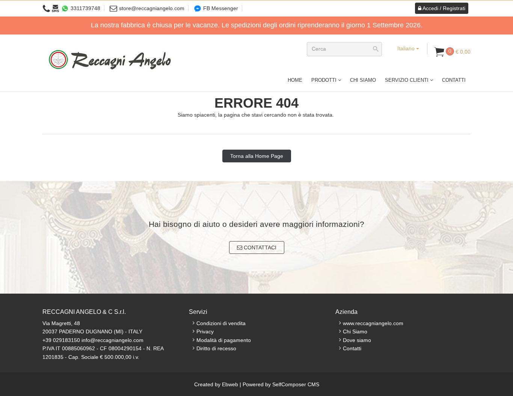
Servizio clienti (407, 80)
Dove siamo (357, 340)
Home (295, 80)
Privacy (205, 331)
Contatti (454, 80)
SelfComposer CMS (295, 384)
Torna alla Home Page (256, 156)
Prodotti (324, 80)
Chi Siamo (363, 80)
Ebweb (230, 384)
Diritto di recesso (216, 348)
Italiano (406, 48)
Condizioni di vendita (221, 323)
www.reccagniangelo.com (373, 323)
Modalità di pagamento (223, 340)
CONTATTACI (259, 247)
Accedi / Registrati (443, 8)
